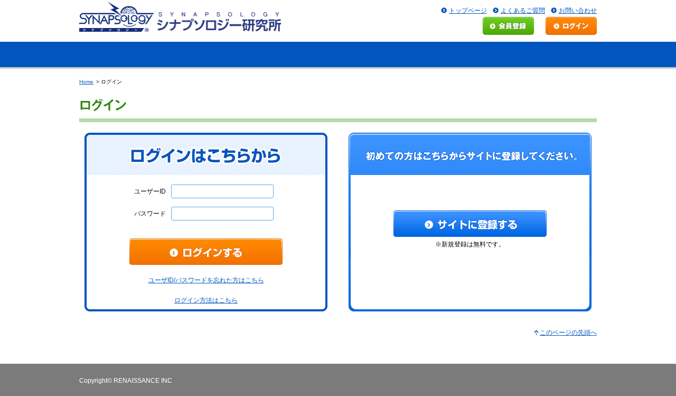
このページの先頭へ (568, 332)
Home (86, 82)
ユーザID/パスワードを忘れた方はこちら (206, 280)
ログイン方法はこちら (206, 300)
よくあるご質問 (523, 10)
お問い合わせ (578, 10)
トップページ (468, 10)
